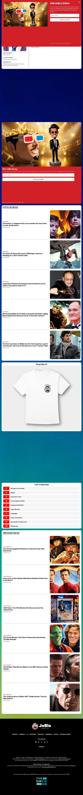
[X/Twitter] (38, 742)
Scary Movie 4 (16, 64)
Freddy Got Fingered (12, 65)
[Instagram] (44, 742)
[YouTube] (35, 742)
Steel (4, 65)
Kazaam (22, 64)
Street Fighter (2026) (18, 501)
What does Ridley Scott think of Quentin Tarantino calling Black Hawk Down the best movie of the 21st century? (25, 315)
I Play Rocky (14, 526)
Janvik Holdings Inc (40, 759)
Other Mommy (15, 509)
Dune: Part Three (16, 497)
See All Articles (35, 47)
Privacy (41, 747)
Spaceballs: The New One (19, 522)
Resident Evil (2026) (17, 505)
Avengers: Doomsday (17, 488)
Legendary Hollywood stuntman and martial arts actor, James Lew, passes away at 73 (24, 285)
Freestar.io (72, 765)
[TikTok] (47, 742)
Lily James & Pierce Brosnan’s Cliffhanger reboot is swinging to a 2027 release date (22, 254)
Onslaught (14, 513)
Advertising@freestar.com (49, 767)
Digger (13, 492)
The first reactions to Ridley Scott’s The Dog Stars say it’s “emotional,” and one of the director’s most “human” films (25, 345)
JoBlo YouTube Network (64, 759)
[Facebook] (41, 742)
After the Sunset (7, 64)
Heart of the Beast (16, 517)
